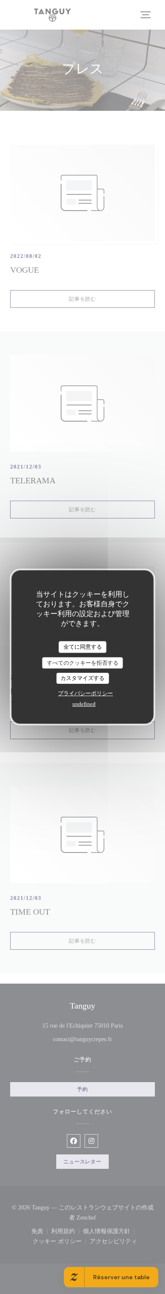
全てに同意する (82, 647)
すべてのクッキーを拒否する (82, 663)
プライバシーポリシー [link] (85, 693)
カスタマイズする (82, 678)
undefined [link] (84, 704)
